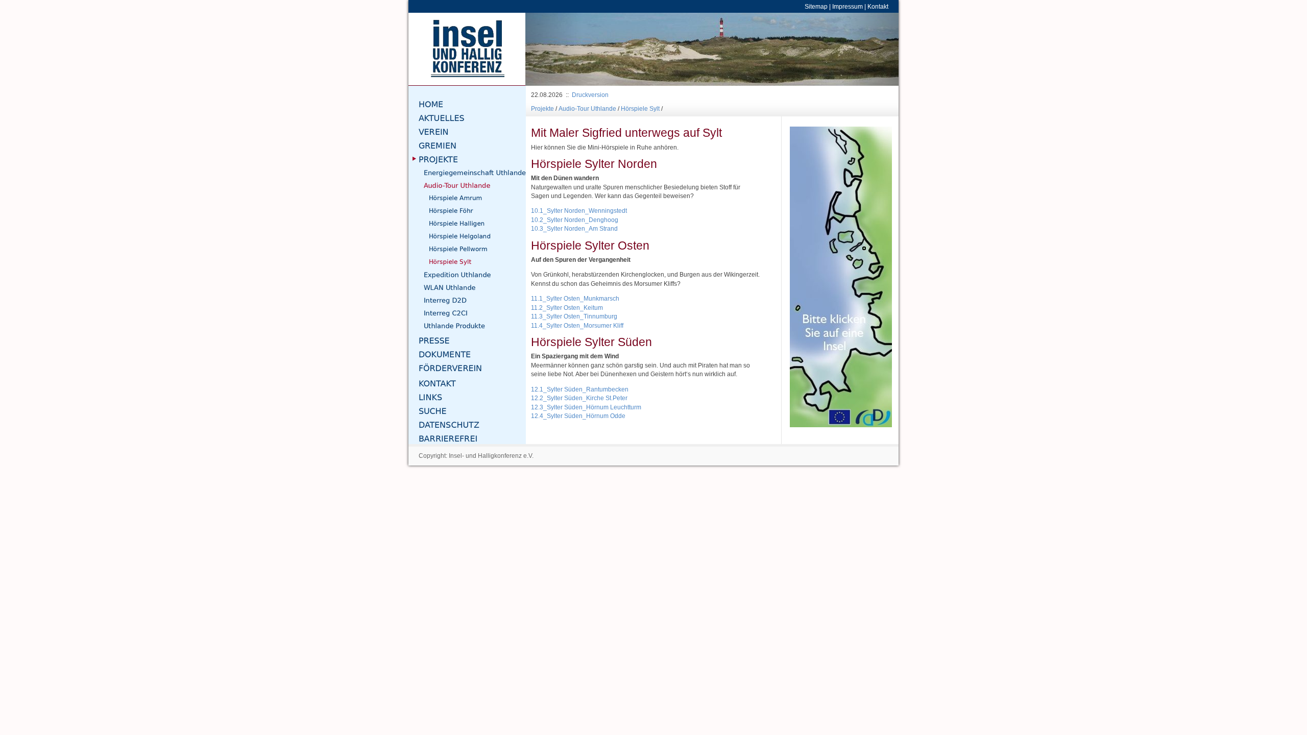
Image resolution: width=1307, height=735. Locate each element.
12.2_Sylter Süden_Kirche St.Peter (579, 398)
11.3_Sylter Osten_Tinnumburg (574, 316)
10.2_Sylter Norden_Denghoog (574, 219)
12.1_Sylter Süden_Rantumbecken (579, 389)
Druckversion (590, 94)
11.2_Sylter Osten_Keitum (567, 307)
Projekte (542, 108)
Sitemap (816, 6)
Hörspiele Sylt (640, 108)
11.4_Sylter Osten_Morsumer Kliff (577, 325)
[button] (553, 49)
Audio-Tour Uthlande (587, 108)
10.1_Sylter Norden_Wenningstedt (579, 210)
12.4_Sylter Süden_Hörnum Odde (578, 415)
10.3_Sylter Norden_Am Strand (574, 228)
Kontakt (877, 6)
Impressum (847, 6)
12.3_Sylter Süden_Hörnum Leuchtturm (586, 407)
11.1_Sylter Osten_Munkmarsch (575, 298)
